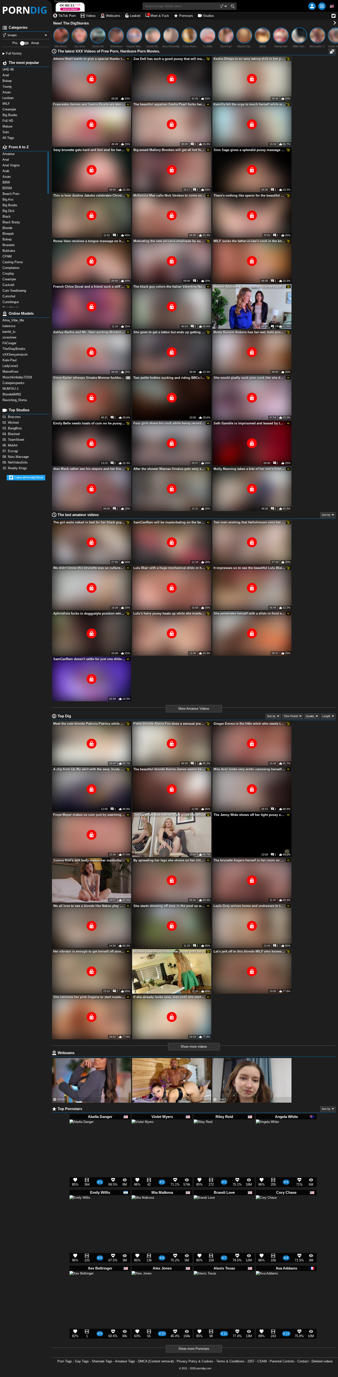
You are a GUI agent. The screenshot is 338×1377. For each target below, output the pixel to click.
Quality (310, 716)
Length (326, 716)
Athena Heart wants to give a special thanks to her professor (89, 59)
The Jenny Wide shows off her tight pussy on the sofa (249, 815)
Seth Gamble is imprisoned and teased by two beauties (249, 423)
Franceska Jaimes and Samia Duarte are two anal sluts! (89, 104)
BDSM (7, 188)
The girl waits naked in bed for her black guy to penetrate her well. (89, 522)
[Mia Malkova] (143, 1208)
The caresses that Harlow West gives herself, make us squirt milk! (169, 815)
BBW (6, 182)
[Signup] (312, 6)
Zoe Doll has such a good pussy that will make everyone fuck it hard (169, 59)
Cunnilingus (11, 302)
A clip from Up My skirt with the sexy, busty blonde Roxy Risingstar (89, 769)
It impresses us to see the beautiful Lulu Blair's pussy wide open (249, 568)
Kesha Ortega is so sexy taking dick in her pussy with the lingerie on (249, 59)
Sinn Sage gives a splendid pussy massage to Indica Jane (249, 150)
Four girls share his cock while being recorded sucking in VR (169, 423)
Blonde (7, 228)
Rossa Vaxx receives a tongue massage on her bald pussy (89, 241)
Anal (6, 159)
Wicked (11, 422)
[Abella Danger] (82, 1133)
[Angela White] (267, 1133)
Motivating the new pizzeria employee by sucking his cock (169, 241)
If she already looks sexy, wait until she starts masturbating (169, 997)
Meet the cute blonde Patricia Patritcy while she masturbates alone (89, 724)
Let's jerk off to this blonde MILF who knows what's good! (249, 951)
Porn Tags (64, 1361)
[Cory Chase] (266, 1207)
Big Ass (8, 199)
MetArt (10, 445)
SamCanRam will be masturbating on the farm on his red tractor (169, 522)
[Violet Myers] (143, 1132)
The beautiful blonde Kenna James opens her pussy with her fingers (169, 769)
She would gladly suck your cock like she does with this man (249, 378)
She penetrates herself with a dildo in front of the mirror (249, 613)
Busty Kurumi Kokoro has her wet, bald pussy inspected (249, 332)
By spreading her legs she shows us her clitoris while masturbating (169, 860)
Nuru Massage (16, 457)
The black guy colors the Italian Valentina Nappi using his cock (169, 286)
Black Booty (12, 222)
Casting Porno (13, 262)
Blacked (11, 434)
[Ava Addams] (267, 1284)
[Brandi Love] (204, 1208)
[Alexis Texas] (205, 1284)
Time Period (291, 716)
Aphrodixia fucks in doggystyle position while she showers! (89, 613)
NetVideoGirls (15, 462)
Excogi (10, 451)
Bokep (7, 239)
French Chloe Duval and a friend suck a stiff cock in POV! (89, 286)
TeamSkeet (13, 440)
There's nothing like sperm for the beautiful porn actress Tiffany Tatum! (249, 195)
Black (7, 216)
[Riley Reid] (203, 1130)
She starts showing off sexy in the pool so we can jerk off (169, 906)
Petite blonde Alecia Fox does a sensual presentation (169, 724)
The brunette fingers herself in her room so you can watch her (249, 860)
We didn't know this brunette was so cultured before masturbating (89, 568)
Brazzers (12, 417)
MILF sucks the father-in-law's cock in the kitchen (249, 241)
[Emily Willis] (80, 1207)
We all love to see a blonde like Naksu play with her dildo (89, 906)
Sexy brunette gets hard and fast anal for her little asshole (89, 150)
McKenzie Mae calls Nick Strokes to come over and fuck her (169, 195)
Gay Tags (82, 1361)
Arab (6, 171)
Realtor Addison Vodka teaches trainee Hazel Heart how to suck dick (249, 286)
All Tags (8, 138)
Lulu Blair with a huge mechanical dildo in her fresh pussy (169, 568)
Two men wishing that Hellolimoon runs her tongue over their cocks (249, 522)
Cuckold (8, 285)
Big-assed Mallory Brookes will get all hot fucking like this (169, 150)
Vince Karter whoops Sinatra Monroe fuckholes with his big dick (89, 378)
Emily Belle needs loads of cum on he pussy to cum (89, 423)
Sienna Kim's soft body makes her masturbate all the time (89, 860)
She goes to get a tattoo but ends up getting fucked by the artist (169, 332)
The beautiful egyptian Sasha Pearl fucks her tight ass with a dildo (169, 104)
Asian (7, 177)
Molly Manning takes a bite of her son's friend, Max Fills (249, 469)
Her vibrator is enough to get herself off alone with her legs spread (89, 951)
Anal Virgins (11, 165)
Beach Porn (11, 194)
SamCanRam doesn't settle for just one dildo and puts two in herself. (89, 659)
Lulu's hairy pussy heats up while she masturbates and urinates (169, 613)
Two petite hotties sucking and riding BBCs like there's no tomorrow (169, 378)
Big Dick (9, 211)
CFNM (7, 256)
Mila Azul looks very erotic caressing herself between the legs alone (249, 769)
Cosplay (8, 273)
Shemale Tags (102, 1361)
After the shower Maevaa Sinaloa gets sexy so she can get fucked (169, 469)
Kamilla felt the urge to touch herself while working (249, 104)
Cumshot (9, 296)
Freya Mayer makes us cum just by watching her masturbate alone (89, 815)
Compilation (11, 268)
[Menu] (322, 6)
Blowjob (8, 233)
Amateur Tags (125, 1361)
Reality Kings (15, 468)
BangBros (12, 428)
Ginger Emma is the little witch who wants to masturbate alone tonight (249, 724)
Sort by (326, 514)
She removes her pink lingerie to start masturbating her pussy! (89, 997)
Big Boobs (10, 205)
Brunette (9, 245)
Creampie (9, 279)
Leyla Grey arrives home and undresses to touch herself (249, 906)
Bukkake (9, 251)
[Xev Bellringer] (82, 1285)
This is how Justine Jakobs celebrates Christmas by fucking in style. (89, 195)
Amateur (9, 154)
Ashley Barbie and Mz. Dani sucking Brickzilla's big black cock (89, 332)
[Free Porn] (26, 10)
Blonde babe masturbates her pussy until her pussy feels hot (169, 951)
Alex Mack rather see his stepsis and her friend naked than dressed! (89, 469)
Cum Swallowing (15, 290)
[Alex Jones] (142, 1283)
